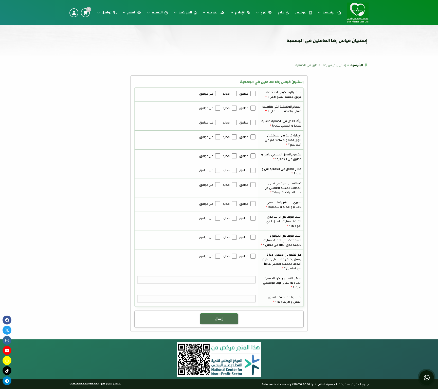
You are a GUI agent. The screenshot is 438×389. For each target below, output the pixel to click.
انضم (131, 12)
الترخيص (301, 12)
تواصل (107, 12)
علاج (281, 12)
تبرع (263, 12)
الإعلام (240, 12)
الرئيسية (329, 12)
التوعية (212, 12)
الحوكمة (185, 12)
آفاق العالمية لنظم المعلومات (87, 383)
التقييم (157, 12)
